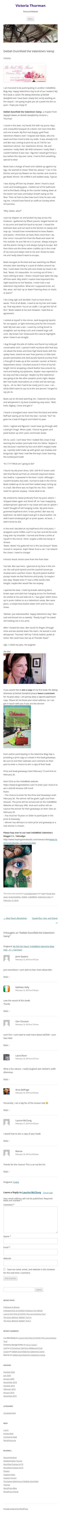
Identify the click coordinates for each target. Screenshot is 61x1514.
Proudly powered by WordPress (15, 1509)
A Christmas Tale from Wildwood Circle (26, 1348)
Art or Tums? (31, 1344)
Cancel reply (48, 1192)
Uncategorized (30, 893)
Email (6, 1247)
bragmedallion (15, 897)
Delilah (24, 897)
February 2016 (9, 1389)
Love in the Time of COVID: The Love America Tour (24, 1314)
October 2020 (9, 1372)
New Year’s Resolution (15, 918)
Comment (8, 1204)
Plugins (6, 1471)
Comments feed (10, 1437)
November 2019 (10, 1382)
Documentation (10, 1457)
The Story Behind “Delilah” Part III (17, 1317)
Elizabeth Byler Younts (12, 1461)
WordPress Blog (10, 1488)
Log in (6, 1430)
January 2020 (8, 1379)
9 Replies (7, 58)
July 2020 (7, 1375)
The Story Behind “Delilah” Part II (17, 1321)
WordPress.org (9, 1440)
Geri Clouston (22, 1021)
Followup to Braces (11, 1307)
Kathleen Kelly (22, 987)
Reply (5, 976)
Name (7, 1236)
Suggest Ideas (9, 1474)
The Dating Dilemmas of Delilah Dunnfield (20, 1481)
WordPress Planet (10, 1491)
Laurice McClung (31, 1192)
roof (5, 1348)
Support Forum (9, 1478)
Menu (30, 19)
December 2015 (9, 1396)
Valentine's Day (44, 897)
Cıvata (16, 1182)
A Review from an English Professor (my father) (23, 1310)
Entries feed (8, 1433)
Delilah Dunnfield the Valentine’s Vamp (28, 1351)
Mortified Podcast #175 (13, 1464)
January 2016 (8, 1392)
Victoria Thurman (31, 5)
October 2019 (9, 1385)
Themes (6, 1485)
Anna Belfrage (22, 1089)
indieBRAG (32, 897)
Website (7, 1258)
